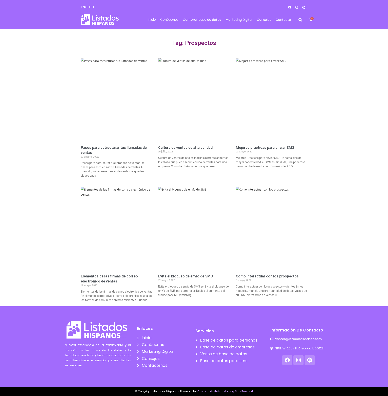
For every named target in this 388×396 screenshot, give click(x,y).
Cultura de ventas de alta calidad (185, 147)
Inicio (152, 19)
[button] (300, 20)
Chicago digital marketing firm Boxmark (225, 391)
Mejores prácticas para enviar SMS (265, 147)
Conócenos (169, 19)
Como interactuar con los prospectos (267, 276)
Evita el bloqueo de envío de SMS (185, 276)
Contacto (283, 19)
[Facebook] (290, 7)
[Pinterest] (304, 7)
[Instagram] (297, 7)
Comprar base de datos (202, 19)
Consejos (264, 19)
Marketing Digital (239, 19)
